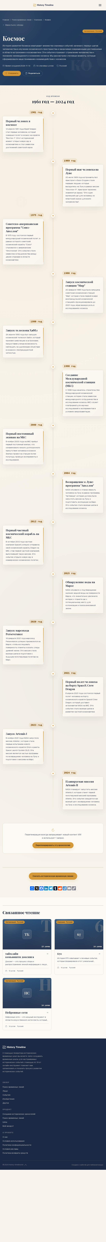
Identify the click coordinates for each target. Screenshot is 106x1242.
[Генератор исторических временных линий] (43, 5)
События (6, 1095)
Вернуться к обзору (14, 25)
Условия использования (13, 1141)
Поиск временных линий (21, 20)
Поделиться (34, 73)
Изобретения (8, 1099)
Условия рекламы (10, 1149)
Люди (5, 1091)
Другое (6, 1103)
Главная (6, 20)
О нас (5, 1137)
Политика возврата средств (15, 1153)
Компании (38, 20)
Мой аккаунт (8, 1126)
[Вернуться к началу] (25, 1165)
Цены (5, 1122)
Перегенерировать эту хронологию (53, 845)
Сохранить (13, 73)
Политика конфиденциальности (17, 1145)
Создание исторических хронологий (19, 1114)
